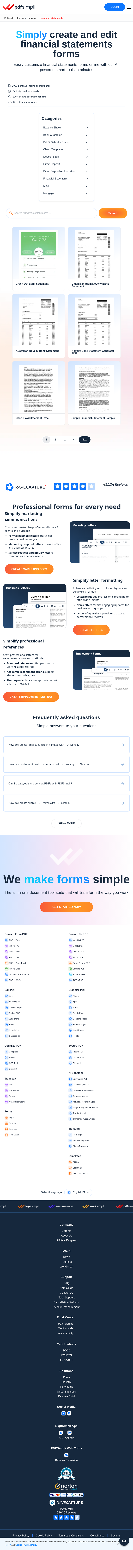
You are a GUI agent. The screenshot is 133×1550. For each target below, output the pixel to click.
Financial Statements (55, 178)
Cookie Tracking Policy (26, 1545)
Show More (66, 823)
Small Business (66, 1391)
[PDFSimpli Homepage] (19, 7)
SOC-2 (66, 1350)
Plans (66, 1377)
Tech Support (66, 1297)
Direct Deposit (51, 164)
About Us (66, 1235)
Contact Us (66, 1292)
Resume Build (66, 1396)
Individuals (66, 1386)
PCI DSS (66, 1355)
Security (115, 1535)
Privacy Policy (21, 1535)
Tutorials (66, 1261)
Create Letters (91, 630)
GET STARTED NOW (66, 907)
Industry (66, 1382)
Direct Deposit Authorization (59, 171)
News (66, 1257)
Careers (66, 1231)
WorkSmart (66, 1266)
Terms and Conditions (71, 1535)
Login (115, 7)
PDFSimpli (8, 18)
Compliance (97, 1535)
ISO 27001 (66, 1360)
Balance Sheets (52, 127)
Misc (46, 186)
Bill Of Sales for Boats (55, 142)
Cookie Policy (44, 1535)
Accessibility (65, 1333)
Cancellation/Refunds (66, 1302)
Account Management (67, 1307)
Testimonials (65, 1328)
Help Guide (66, 1288)
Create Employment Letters (31, 696)
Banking (32, 18)
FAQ (66, 1283)
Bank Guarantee (52, 135)
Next (84, 439)
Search (112, 213)
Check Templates (53, 149)
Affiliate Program (66, 1240)
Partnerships (65, 1323)
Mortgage (48, 193)
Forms (20, 18)
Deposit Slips (51, 156)
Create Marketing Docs (29, 569)
